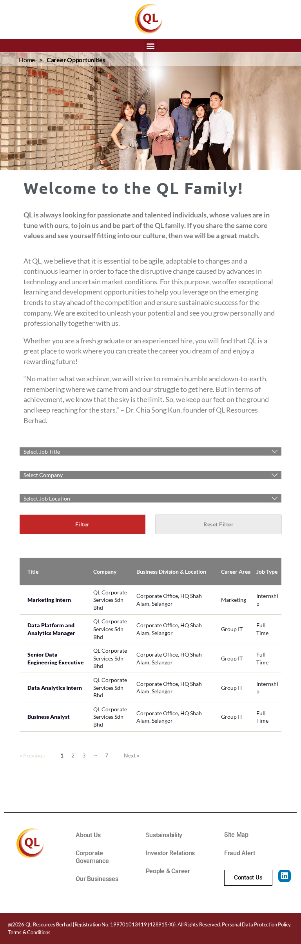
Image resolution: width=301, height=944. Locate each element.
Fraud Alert (239, 853)
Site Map (236, 834)
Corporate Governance (92, 857)
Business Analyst (48, 716)
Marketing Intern (49, 599)
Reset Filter (218, 524)
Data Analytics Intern (54, 687)
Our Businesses (97, 879)
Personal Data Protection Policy (256, 924)
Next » (131, 755)
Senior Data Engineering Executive (55, 658)
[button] (150, 45)
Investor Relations (170, 853)
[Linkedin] (284, 876)
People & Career (168, 871)
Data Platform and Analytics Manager (51, 629)
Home (27, 59)
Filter (82, 524)
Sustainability (164, 835)
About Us (88, 835)
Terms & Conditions (29, 932)
